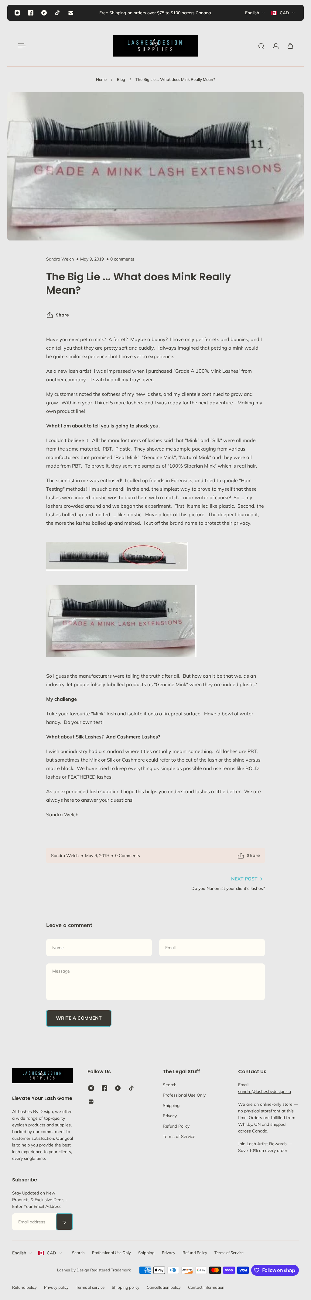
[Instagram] (17, 12)
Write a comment (79, 1018)
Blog (121, 79)
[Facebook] (30, 12)
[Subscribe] (64, 1221)
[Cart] (290, 46)
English (19, 1253)
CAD (51, 1253)
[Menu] (21, 46)
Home (101, 79)
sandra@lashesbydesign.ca (264, 1091)
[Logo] (155, 46)
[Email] (70, 12)
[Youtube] (44, 12)
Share (62, 315)
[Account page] (275, 46)
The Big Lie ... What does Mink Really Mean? (175, 79)
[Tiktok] (57, 12)
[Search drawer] (261, 46)
